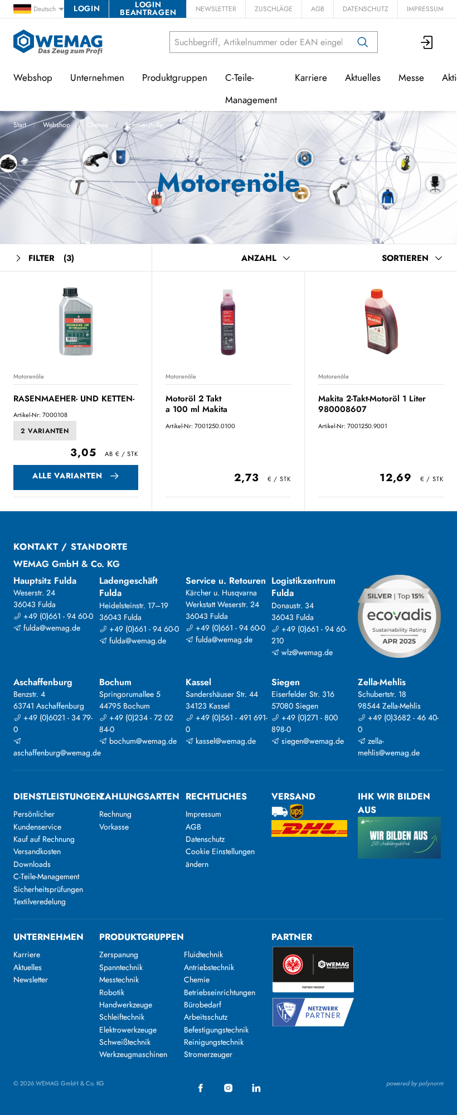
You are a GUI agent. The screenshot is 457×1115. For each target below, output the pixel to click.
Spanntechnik (121, 967)
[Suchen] (363, 42)
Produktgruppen (174, 77)
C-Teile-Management (251, 88)
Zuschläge (274, 9)
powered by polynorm (415, 1083)
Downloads (32, 864)
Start (19, 125)
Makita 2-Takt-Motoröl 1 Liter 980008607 (372, 403)
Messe (411, 77)
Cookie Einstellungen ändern (220, 857)
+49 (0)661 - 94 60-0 (57, 616)
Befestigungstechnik (216, 1029)
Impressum (425, 9)
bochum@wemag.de (142, 740)
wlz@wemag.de (306, 652)
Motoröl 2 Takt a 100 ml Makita (196, 403)
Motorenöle (28, 376)
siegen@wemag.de (311, 740)
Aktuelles (363, 77)
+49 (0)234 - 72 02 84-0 (136, 723)
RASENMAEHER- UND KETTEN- (73, 398)
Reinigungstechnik (214, 1042)
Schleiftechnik (121, 1016)
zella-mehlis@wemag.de (389, 746)
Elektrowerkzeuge (128, 1029)
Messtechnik (119, 979)
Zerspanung (118, 954)
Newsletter (216, 9)
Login (87, 8)
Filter (51, 258)
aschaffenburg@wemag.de (54, 752)
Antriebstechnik (209, 967)
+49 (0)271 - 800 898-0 (304, 723)
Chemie (97, 125)
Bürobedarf (202, 1004)
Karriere (311, 77)
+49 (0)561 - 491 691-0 (227, 723)
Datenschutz (365, 9)
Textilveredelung (39, 901)
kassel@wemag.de (224, 740)
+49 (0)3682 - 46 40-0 (398, 723)
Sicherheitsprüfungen (48, 889)
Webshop (56, 125)
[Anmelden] (427, 42)
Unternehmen (97, 77)
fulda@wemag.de (50, 627)
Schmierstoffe (144, 125)
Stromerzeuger (208, 1054)
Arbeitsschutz (205, 1016)
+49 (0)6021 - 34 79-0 (53, 723)
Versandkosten (37, 851)
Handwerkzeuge (125, 1004)
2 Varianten (45, 431)
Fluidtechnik (203, 954)
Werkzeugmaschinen (133, 1054)
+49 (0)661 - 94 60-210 (309, 634)
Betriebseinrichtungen (219, 992)
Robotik (111, 992)
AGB (317, 9)
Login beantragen (148, 9)
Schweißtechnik (124, 1042)
